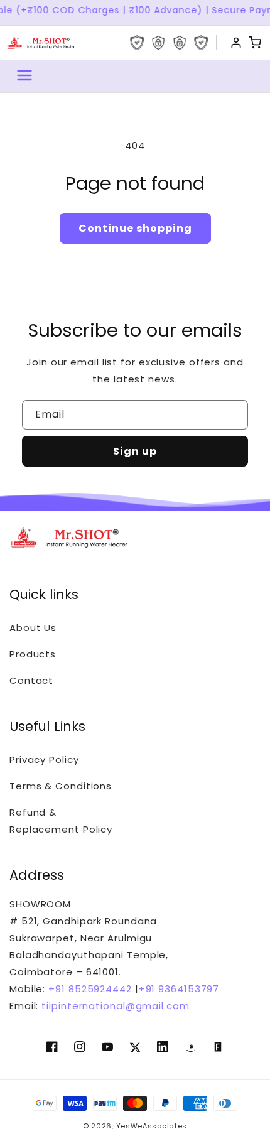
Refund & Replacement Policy (60, 821)
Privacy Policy (44, 759)
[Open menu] (24, 76)
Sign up (135, 451)
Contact (31, 680)
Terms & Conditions (60, 785)
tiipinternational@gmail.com (113, 1005)
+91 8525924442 (89, 988)
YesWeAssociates (152, 1126)
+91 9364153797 (179, 988)
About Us (33, 627)
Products (32, 654)
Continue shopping (135, 228)
